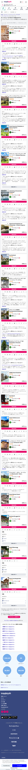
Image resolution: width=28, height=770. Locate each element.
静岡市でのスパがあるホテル (8, 629)
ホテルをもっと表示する (14, 616)
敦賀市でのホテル (4, 687)
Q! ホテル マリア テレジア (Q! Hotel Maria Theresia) (16, 341)
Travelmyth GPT (4, 707)
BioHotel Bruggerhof (14, 516)
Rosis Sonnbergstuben (15, 578)
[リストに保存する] (8, 27)
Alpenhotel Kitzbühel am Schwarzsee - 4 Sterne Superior (17, 224)
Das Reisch (12, 396)
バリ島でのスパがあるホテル (8, 642)
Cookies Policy (8, 769)
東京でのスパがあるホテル (7, 637)
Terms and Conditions (19, 769)
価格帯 (5, 12)
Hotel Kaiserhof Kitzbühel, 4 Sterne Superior (16, 127)
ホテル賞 (3, 701)
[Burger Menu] (2, 2)
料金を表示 (14, 41)
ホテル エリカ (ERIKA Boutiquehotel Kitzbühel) (15, 310)
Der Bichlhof (12, 255)
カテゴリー (3, 700)
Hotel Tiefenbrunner (14, 418)
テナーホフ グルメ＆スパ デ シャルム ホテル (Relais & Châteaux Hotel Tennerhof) (17, 27)
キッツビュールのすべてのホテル (11, 620)
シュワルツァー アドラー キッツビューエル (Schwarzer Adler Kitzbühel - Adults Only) (17, 441)
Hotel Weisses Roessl (14, 494)
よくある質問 (4, 703)
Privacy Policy (13, 769)
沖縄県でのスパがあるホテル (8, 626)
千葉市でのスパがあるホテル (8, 644)
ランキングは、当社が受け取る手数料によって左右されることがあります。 (13, 23)
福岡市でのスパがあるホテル (8, 631)
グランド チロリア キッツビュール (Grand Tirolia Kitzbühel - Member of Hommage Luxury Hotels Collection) (17, 96)
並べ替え (12, 12)
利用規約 (3, 757)
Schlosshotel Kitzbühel (15, 63)
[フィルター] (2, 12)
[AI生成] (6, 272)
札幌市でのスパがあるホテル (8, 640)
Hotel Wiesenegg (13, 547)
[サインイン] (26, 2)
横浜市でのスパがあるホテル (8, 646)
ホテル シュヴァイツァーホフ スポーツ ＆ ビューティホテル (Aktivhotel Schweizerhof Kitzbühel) (17, 279)
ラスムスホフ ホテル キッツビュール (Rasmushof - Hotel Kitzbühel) (17, 473)
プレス (2, 698)
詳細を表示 (13, 186)
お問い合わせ (4, 705)
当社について (4, 696)
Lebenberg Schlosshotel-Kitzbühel (15, 191)
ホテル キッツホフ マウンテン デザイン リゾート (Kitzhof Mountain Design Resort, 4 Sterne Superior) (17, 154)
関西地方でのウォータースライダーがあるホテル (11, 684)
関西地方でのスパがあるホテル (8, 635)
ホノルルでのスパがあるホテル (8, 633)
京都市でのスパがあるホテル (8, 649)
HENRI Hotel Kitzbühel (15, 372)
